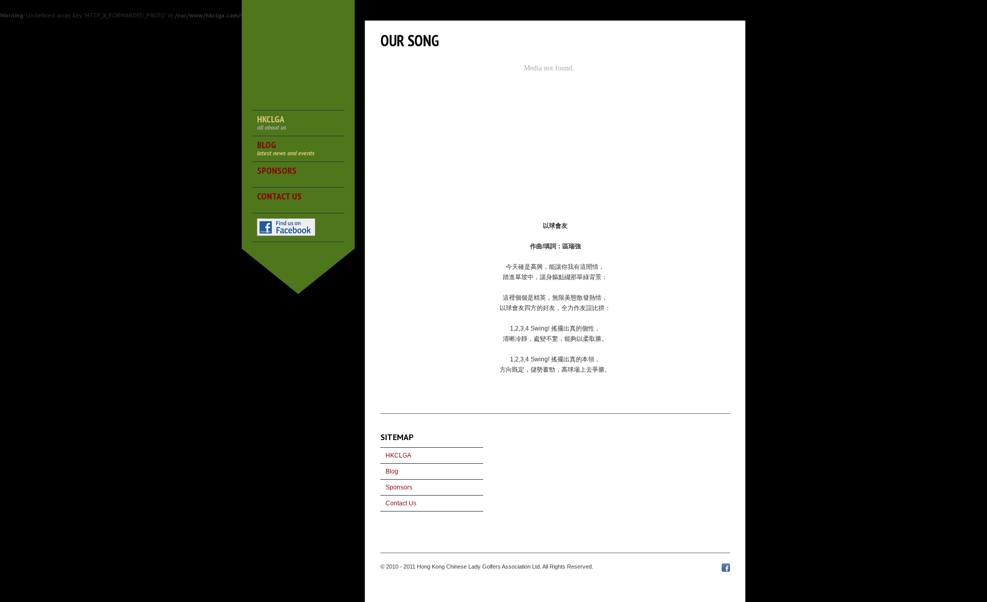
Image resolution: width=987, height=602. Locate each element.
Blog (392, 471)
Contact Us (401, 503)
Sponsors (399, 487)
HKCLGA (398, 455)
